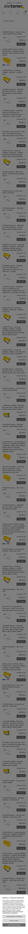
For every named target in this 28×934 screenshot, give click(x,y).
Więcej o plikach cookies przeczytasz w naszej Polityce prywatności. (12, 912)
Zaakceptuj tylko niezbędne (14, 916)
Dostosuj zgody (14, 920)
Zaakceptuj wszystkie (14, 925)
